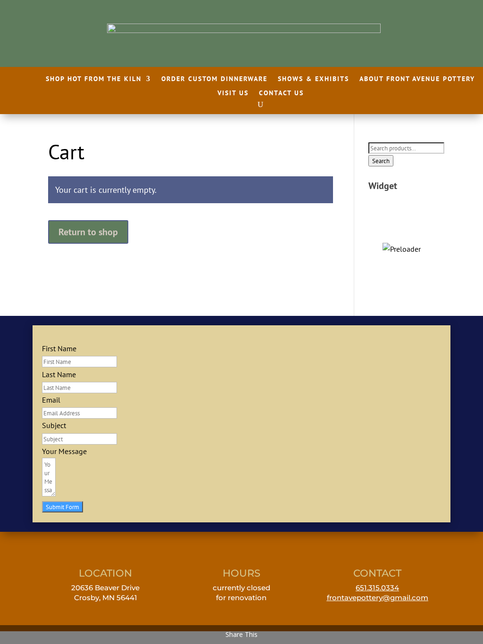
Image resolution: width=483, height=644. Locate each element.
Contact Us (281, 93)
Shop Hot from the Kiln (94, 79)
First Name (59, 348)
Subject (54, 425)
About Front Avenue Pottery (417, 79)
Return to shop (88, 232)
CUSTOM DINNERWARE (401, 225)
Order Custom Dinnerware (214, 79)
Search (381, 161)
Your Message (64, 451)
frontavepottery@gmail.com (377, 597)
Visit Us (233, 93)
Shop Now (401, 245)
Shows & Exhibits (313, 79)
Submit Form (62, 507)
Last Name (59, 374)
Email (51, 400)
